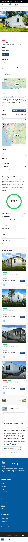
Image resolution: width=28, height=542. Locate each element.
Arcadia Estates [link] (9, 284)
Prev (8, 400)
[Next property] (24, 400)
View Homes (11, 410)
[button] (3, 34)
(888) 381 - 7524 (6, 52)
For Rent (3, 40)
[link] (14, 262)
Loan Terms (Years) (6, 240)
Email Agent (5, 54)
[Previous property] (4, 400)
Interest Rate (5, 234)
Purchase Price (5, 222)
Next (19, 400)
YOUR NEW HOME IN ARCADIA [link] (10, 382)
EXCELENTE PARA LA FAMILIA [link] (10, 274)
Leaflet (13, 88)
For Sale (5, 272)
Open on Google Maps (20, 110)
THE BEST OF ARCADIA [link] (9, 310)
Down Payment (5, 228)
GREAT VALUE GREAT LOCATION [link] (11, 346)
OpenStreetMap (19, 88)
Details (22, 280)
